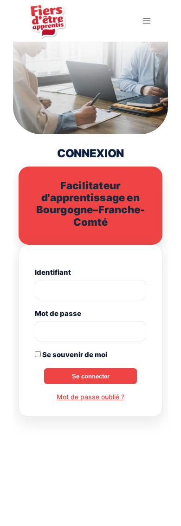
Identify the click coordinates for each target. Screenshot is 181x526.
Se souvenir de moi (74, 354)
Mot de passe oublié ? (90, 397)
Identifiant (53, 272)
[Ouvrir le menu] (146, 20)
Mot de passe (58, 313)
